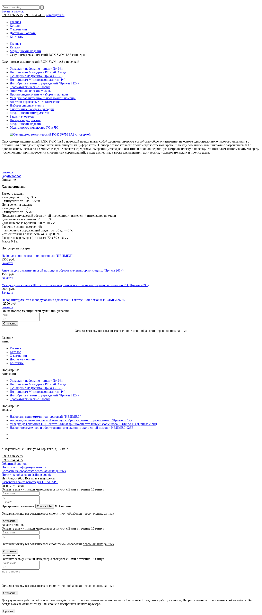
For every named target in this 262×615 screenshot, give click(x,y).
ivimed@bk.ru (55, 15)
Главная (15, 22)
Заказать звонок (13, 11)
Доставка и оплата (23, 33)
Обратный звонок (14, 463)
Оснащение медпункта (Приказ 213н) (36, 76)
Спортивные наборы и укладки (32, 109)
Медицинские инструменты (29, 112)
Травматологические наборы (30, 87)
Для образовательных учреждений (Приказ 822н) (44, 83)
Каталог (15, 25)
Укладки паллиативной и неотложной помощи (43, 98)
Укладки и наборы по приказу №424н (36, 68)
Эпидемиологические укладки (31, 90)
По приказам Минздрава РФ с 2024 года (38, 72)
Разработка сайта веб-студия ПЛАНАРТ (30, 482)
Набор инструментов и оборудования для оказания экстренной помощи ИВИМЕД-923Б (63, 300)
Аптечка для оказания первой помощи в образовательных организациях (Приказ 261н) (62, 270)
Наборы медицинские (25, 120)
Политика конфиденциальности (24, 467)
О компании (18, 29)
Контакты (17, 36)
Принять (8, 611)
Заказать (7, 172)
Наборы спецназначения (27, 105)
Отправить (9, 323)
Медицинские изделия (25, 51)
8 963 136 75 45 (12, 15)
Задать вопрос (11, 176)
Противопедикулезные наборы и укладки (39, 94)
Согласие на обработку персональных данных (34, 471)
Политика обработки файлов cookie (26, 474)
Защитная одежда (22, 116)
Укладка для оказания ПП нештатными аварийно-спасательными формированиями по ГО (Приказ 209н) (75, 285)
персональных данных (171, 330)
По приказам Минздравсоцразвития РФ (38, 79)
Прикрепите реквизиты (18, 506)
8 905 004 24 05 (34, 15)
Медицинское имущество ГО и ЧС (34, 127)
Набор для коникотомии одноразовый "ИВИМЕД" (37, 255)
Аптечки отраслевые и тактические (35, 101)
